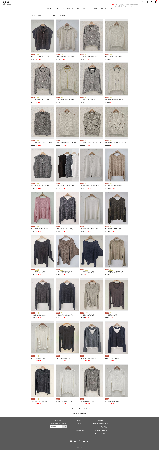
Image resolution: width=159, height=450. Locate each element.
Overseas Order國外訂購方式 (100, 427)
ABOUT (79, 423)
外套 (78, 8)
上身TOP (49, 8)
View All (62, 15)
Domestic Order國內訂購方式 (100, 423)
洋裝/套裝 (70, 8)
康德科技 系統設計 (79, 447)
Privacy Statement (79, 430)
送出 (65, 426)
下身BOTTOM (59, 8)
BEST (40, 8)
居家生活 (95, 8)
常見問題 (100, 420)
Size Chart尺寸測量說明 (100, 430)
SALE (111, 8)
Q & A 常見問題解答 (100, 433)
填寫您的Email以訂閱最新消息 (58, 423)
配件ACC (86, 8)
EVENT (103, 8)
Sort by (33, 15)
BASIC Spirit (79, 427)
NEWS (33, 8)
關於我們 (79, 420)
